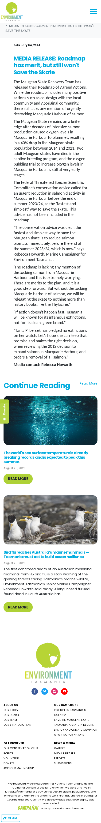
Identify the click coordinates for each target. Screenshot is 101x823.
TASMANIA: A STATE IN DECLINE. (74, 725)
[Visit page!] (35, 691)
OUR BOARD (11, 715)
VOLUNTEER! (11, 758)
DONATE (9, 763)
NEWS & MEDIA (64, 743)
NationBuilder (76, 808)
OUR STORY (11, 710)
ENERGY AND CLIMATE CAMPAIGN (75, 730)
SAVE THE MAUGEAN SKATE (71, 720)
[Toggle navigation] (93, 11)
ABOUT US (11, 705)
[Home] (12, 11)
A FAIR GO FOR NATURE (69, 734)
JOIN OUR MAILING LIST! (19, 768)
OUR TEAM (10, 720)
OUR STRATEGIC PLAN (17, 725)
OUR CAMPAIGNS (66, 705)
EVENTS (8, 753)
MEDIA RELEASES (64, 753)
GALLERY (59, 748)
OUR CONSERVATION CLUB (21, 748)
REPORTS (59, 758)
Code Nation (58, 808)
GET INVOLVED (14, 743)
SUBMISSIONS (63, 763)
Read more (18, 478)
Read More (88, 383)
